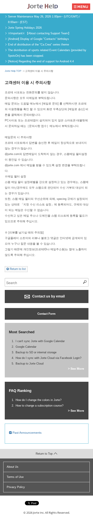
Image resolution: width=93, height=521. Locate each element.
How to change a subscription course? (39, 405)
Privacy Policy (16, 487)
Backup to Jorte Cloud (29, 363)
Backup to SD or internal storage (36, 352)
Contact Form (46, 313)
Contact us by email (48, 296)
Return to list (17, 269)
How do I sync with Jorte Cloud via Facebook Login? (48, 358)
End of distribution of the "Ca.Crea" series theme (38, 44)
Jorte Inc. (38, 513)
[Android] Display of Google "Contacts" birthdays (38, 39)
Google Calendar (26, 346)
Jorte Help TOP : (14, 71)
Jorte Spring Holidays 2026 (25, 27)
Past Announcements (27, 432)
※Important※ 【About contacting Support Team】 (39, 33)
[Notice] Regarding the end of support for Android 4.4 (41, 61)
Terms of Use (15, 477)
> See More (76, 368)
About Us (12, 466)
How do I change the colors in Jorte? (38, 400)
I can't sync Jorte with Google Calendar (40, 341)
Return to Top (44, 453)
